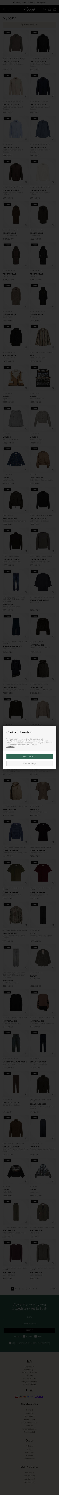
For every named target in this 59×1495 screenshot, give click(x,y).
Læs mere (10, 747)
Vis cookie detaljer (29, 763)
